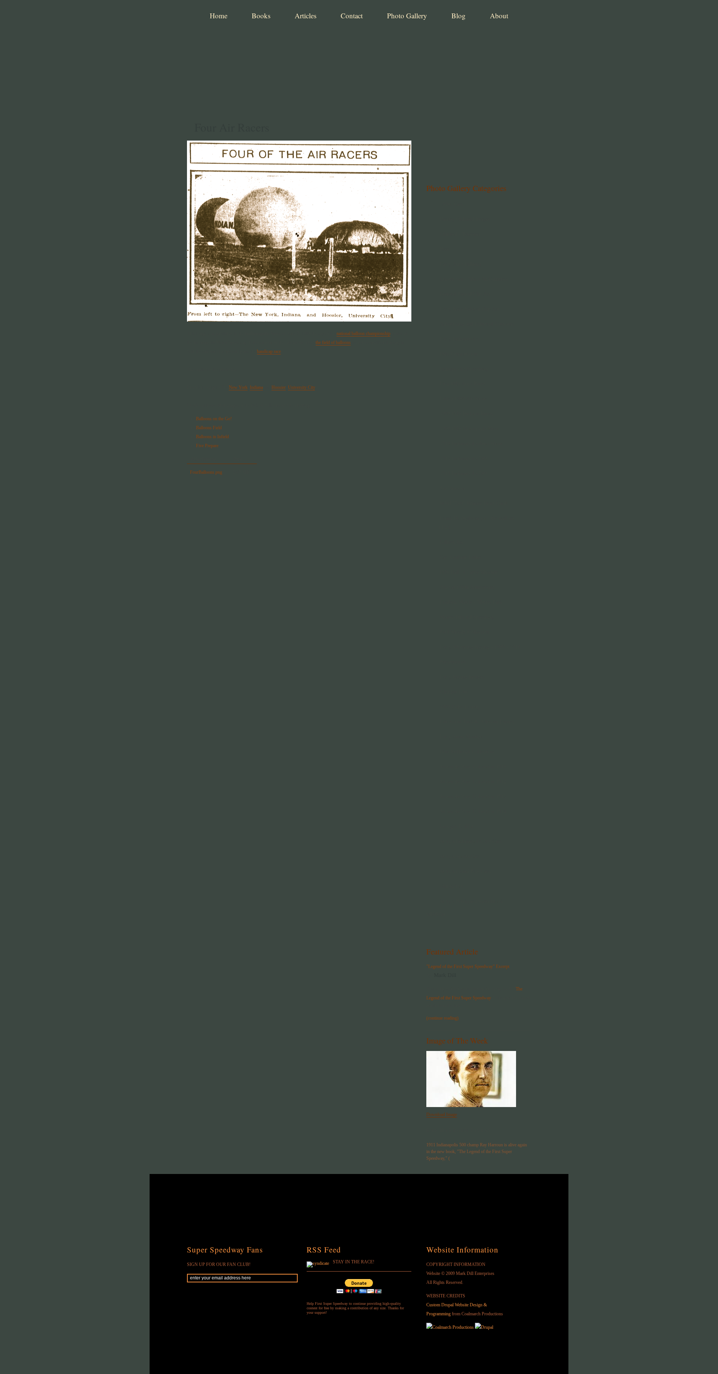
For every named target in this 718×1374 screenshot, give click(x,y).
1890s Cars (451, 204)
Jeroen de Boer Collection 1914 (473, 811)
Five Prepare (207, 445)
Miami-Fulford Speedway (467, 617)
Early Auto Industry (461, 264)
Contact (352, 15)
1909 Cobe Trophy (460, 707)
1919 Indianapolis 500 (463, 473)
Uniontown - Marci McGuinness (474, 279)
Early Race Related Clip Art (469, 309)
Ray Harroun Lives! (458, 1130)
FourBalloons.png (206, 472)
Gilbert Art (451, 542)
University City (301, 387)
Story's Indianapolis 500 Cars (471, 841)
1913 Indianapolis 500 (463, 458)
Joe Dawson (452, 488)
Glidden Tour (454, 692)
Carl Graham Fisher (461, 557)
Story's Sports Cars (460, 856)
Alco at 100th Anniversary (467, 587)
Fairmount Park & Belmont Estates (477, 722)
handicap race (269, 351)
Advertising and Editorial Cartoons (477, 324)
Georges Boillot (456, 826)
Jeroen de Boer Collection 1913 (473, 796)
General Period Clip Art (465, 294)
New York (238, 387)
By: (430, 975)
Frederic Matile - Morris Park (471, 602)
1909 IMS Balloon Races (466, 413)
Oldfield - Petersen (460, 234)
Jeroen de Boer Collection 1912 (473, 781)
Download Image (441, 1114)
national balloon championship (363, 333)
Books (261, 15)
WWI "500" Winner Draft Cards (474, 503)
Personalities (453, 662)
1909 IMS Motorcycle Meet (469, 428)
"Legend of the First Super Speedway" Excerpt (467, 966)
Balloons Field (209, 427)
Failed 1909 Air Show (463, 399)
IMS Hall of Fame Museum (469, 572)
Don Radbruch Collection (467, 751)
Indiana (256, 387)
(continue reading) (442, 1018)
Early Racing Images (462, 677)
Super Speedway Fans (225, 1249)
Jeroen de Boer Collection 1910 (473, 766)
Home (218, 15)
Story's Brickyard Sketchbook (471, 901)
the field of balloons (333, 342)
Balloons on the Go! (214, 418)
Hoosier (278, 387)
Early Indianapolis (459, 339)
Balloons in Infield (212, 436)
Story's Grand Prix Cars (465, 871)
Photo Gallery (407, 15)
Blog (458, 15)
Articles (305, 15)
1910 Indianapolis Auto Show (471, 443)
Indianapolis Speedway (464, 369)
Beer (444, 249)
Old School (452, 886)
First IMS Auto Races (462, 384)
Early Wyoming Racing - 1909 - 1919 (480, 647)
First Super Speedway (302, 42)
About (499, 15)
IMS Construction (459, 354)
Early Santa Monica (461, 737)
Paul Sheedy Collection (464, 632)
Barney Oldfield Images (465, 219)
